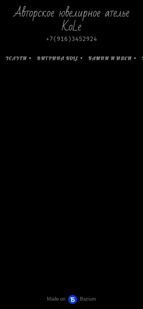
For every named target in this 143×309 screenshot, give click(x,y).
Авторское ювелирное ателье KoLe (71, 19)
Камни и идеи (110, 58)
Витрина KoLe (57, 58)
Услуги (16, 58)
